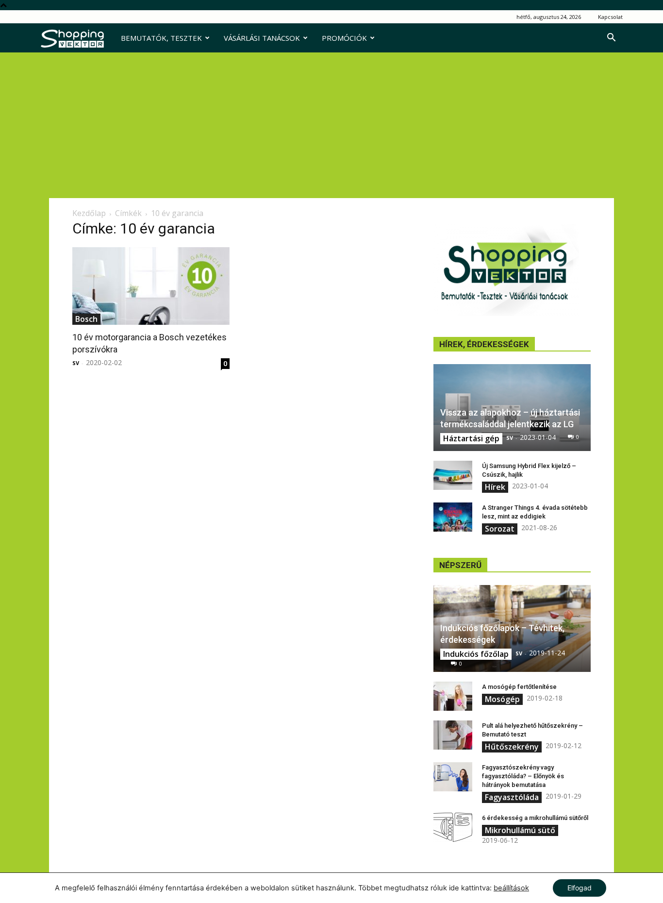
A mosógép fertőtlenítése (519, 686)
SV (75, 363)
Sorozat (499, 528)
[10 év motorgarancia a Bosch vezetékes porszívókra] (151, 286)
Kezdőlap (89, 213)
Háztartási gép (471, 438)
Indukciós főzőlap (476, 654)
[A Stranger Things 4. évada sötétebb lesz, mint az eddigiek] (452, 517)
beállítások (511, 888)
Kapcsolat (610, 16)
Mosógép (502, 699)
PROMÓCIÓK (344, 38)
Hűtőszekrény (512, 746)
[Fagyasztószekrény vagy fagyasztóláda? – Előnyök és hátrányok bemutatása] (452, 776)
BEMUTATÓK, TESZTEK (161, 38)
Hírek (495, 487)
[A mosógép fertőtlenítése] (452, 696)
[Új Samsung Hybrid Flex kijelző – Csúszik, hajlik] (452, 475)
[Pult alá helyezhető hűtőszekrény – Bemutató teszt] (452, 735)
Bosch (86, 319)
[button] (611, 38)
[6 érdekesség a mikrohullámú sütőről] (452, 827)
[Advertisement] (331, 125)
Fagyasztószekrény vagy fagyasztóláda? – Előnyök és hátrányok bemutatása (523, 776)
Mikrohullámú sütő (520, 830)
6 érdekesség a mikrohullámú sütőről (535, 817)
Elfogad (579, 888)
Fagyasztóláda (512, 797)
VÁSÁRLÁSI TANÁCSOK (262, 38)
